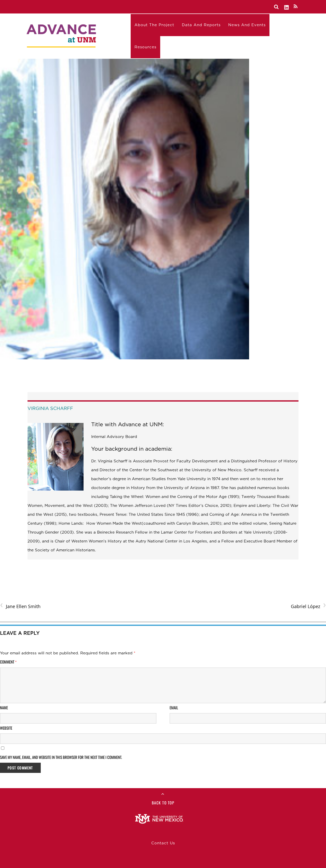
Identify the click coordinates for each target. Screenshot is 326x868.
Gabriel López (308, 606)
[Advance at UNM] (62, 35)
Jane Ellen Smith (20, 606)
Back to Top (163, 802)
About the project (154, 25)
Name (4, 707)
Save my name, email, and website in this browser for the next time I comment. (61, 757)
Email (174, 707)
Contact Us (163, 843)
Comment (8, 662)
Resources (145, 47)
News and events (247, 25)
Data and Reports (201, 25)
